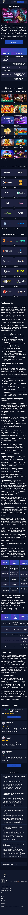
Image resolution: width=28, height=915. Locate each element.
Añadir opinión (14, 717)
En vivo (10, 91)
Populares (3, 91)
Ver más (14, 765)
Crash (16, 91)
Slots (23, 91)
